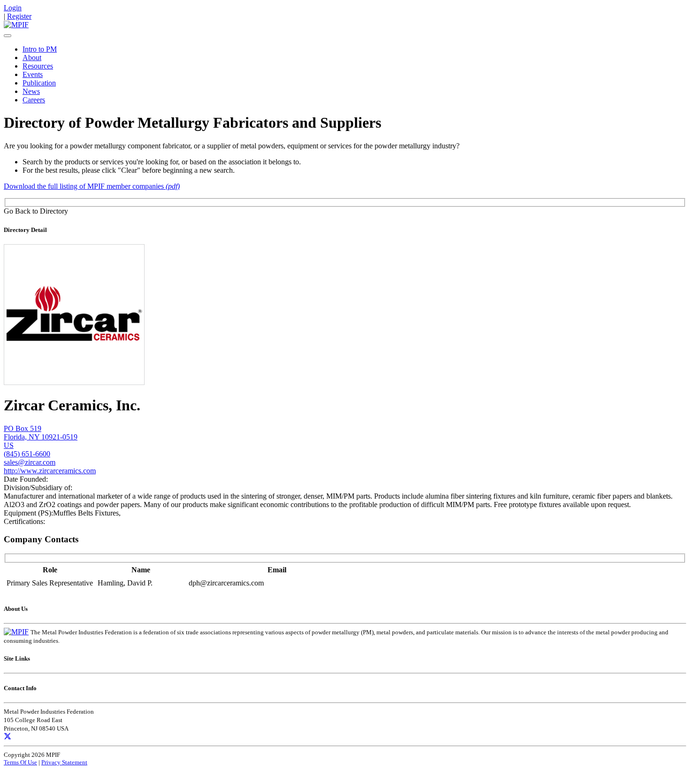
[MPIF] (16, 25)
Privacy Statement (64, 762)
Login (13, 8)
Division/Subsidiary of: (38, 488)
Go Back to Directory (36, 211)
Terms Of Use (20, 762)
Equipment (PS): (28, 513)
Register (19, 16)
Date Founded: (26, 479)
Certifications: (24, 521)
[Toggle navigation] (7, 35)
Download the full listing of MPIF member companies (92, 186)
